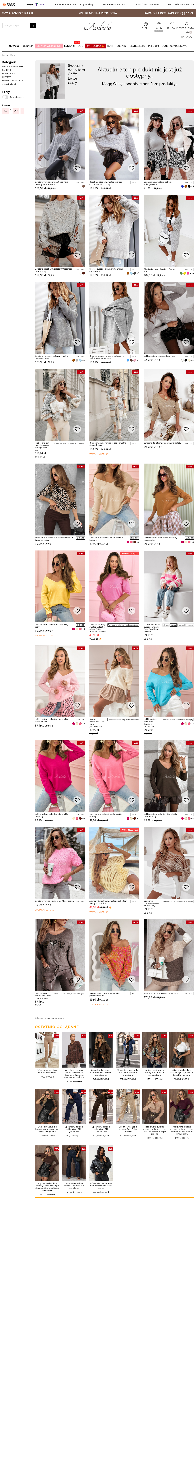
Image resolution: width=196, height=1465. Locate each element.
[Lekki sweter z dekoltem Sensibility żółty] (60, 586)
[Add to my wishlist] (77, 168)
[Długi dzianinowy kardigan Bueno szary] (169, 231)
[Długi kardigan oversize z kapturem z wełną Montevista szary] (114, 318)
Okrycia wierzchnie (48, 46)
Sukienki (69, 46)
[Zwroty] (9, 4)
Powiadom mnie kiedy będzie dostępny (69, 443)
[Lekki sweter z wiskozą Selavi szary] (169, 318)
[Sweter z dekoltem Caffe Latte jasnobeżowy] (114, 681)
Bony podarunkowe (174, 46)
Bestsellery (137, 46)
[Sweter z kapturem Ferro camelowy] (169, 955)
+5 (192, 186)
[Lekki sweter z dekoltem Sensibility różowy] (114, 776)
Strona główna (9, 55)
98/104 (166, 625)
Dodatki (121, 46)
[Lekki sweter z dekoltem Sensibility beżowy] (114, 499)
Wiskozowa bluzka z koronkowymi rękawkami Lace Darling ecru (181, 1072)
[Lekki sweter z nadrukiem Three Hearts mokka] (60, 955)
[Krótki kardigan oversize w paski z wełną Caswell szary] (60, 405)
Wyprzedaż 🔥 (95, 46)
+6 (138, 273)
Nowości (14, 46)
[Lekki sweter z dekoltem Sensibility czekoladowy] (169, 776)
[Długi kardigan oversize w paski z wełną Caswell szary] (114, 405)
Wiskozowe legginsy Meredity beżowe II (47, 1071)
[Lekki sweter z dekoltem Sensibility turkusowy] (169, 681)
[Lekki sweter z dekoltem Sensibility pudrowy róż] (60, 681)
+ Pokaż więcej (9, 84)
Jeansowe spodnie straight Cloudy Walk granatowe (74, 1185)
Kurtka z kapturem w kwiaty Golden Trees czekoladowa (154, 1072)
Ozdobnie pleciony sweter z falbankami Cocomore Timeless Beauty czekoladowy (74, 1073)
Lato (80, 46)
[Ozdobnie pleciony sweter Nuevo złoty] (169, 863)
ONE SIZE (80, 182)
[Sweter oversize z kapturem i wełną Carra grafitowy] (60, 318)
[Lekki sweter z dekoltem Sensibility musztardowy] (169, 499)
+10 (192, 273)
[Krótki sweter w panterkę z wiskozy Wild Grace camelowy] (60, 499)
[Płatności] (36, 4)
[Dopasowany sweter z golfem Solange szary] (169, 144)
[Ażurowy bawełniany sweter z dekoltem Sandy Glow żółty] (114, 863)
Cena (6, 105)
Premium (153, 46)
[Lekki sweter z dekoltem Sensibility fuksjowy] (60, 776)
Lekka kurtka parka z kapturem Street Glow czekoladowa (100, 1072)
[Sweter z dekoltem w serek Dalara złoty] (169, 405)
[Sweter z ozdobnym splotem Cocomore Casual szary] (60, 231)
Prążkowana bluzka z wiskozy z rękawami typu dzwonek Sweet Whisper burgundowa (181, 1130)
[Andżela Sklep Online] (98, 25)
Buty (110, 46)
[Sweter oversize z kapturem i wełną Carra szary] (114, 231)
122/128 (182, 625)
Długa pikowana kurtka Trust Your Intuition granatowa (127, 1072)
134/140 (190, 625)
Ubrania (28, 46)
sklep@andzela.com (184, 4)
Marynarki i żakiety (12, 80)
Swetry (6, 77)
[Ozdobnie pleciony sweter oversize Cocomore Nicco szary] (114, 144)
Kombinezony (9, 73)
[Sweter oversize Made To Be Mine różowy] (60, 863)
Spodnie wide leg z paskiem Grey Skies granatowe (74, 1129)
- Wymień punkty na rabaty (74, 4)
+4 (138, 360)
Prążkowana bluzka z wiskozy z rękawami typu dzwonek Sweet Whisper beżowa (154, 1130)
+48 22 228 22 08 (147, 4)
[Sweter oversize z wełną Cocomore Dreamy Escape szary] (60, 144)
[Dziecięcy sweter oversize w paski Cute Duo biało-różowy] (169, 586)
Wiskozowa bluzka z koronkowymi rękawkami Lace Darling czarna (47, 1129)
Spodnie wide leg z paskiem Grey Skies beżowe (128, 1129)
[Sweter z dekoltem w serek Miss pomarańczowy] (114, 955)
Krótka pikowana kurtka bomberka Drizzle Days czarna (101, 1185)
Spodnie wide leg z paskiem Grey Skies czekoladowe (101, 1129)
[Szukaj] (33, 25)
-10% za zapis (114, 4)
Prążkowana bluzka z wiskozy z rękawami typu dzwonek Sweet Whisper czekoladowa (47, 1187)
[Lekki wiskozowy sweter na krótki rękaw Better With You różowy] (114, 586)
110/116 (174, 625)
